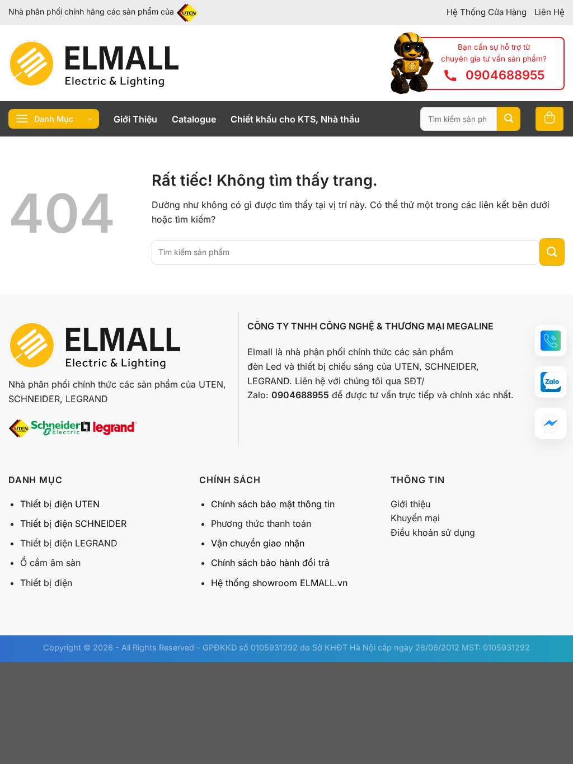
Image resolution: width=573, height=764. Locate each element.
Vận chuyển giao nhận (257, 543)
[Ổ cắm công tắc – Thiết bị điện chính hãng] (93, 63)
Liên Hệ (549, 12)
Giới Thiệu (135, 119)
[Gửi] (508, 119)
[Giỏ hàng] (549, 119)
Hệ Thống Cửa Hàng (487, 12)
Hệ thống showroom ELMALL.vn (279, 582)
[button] (550, 340)
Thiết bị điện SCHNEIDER (73, 523)
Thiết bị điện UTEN (60, 504)
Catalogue (194, 119)
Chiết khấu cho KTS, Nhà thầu (295, 119)
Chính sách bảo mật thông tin (273, 504)
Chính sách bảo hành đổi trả (270, 562)
